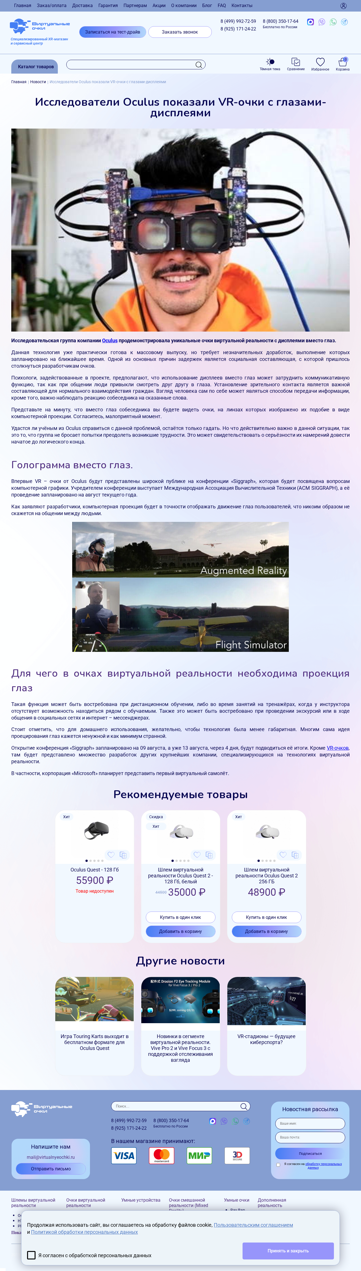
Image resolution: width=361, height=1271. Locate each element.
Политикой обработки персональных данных (84, 1232)
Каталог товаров (36, 66)
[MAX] (310, 22)
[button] (87, 861)
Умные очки (236, 1200)
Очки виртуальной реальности (85, 1202)
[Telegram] (344, 22)
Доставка (82, 5)
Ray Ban (237, 1210)
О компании (184, 5)
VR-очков (338, 748)
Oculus (110, 340)
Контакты (242, 5)
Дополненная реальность (272, 1202)
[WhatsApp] (333, 22)
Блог (207, 5)
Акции (159, 5)
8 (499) (238, 21)
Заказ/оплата (52, 5)
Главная (22, 5)
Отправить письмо (51, 1168)
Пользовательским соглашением (253, 1225)
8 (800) (280, 24)
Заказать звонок (180, 32)
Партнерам (135, 5)
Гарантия (108, 5)
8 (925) (238, 29)
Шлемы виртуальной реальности (33, 1202)
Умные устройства (140, 1200)
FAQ (222, 5)
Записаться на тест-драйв (112, 32)
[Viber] (321, 22)
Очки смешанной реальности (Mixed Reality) (188, 1205)
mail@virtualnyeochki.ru (51, 1157)
